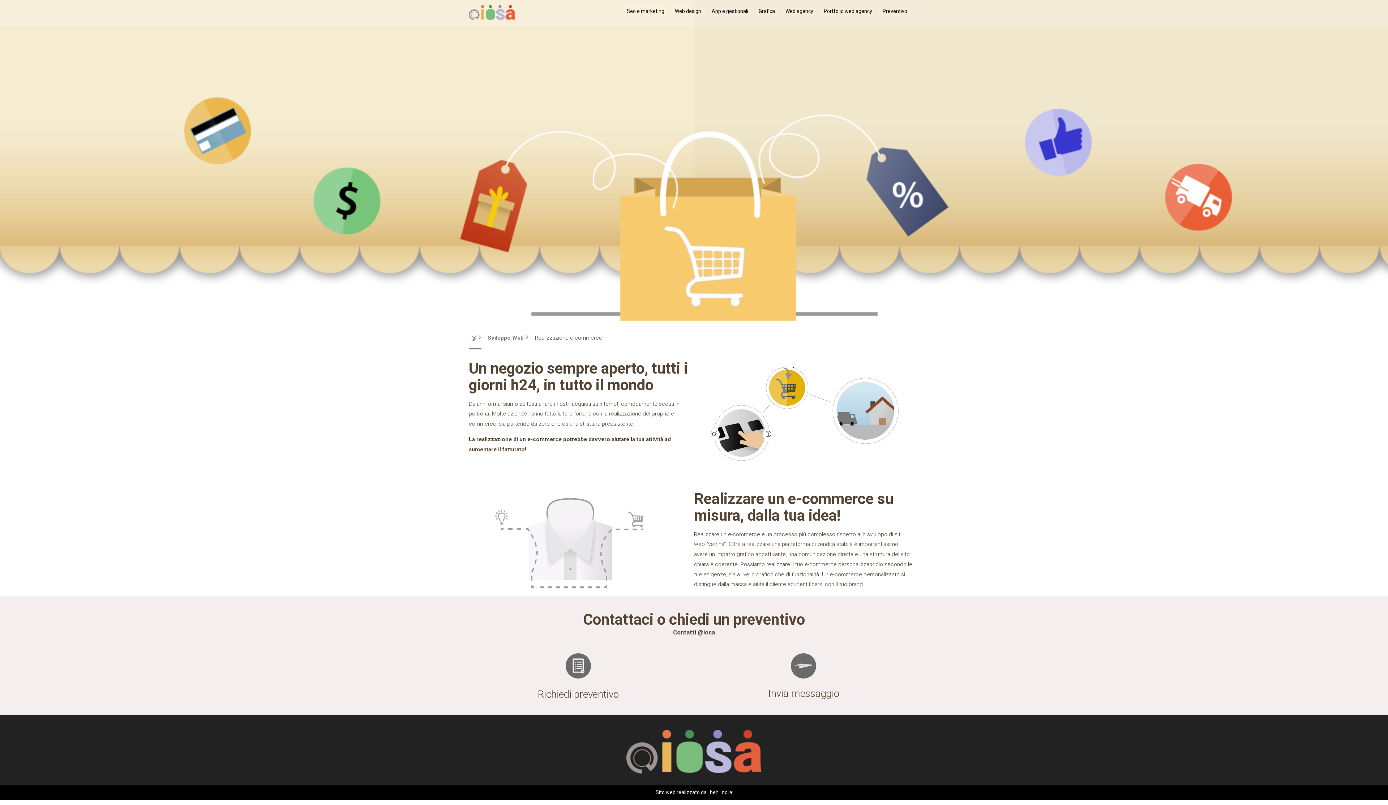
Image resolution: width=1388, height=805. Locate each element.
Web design (688, 11)
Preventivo (895, 11)
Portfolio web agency (848, 11)
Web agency (799, 11)
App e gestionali (730, 11)
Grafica (767, 11)
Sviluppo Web (506, 338)
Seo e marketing (645, 11)
